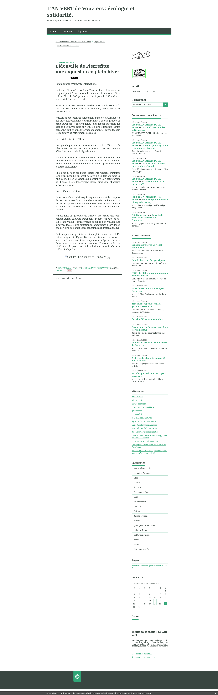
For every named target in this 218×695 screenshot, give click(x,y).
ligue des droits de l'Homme (144, 421)
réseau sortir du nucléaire (143, 407)
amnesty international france (144, 425)
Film (136, 497)
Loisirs (137, 511)
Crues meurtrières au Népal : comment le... (147, 246)
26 (150, 604)
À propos (83, 31)
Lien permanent (64, 267)
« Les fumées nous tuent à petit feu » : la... (149, 289)
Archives (67, 31)
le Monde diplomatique (142, 418)
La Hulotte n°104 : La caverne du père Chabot (73, 42)
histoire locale (140, 501)
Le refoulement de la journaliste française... (148, 218)
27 (155, 604)
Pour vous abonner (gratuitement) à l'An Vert (149, 567)
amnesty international (83, 269)
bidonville (68, 269)
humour (137, 506)
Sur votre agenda (141, 549)
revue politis (137, 414)
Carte (135, 616)
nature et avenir (139, 404)
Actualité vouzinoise (142, 468)
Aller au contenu (8, 2)
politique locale (140, 530)
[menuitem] (53, 31)
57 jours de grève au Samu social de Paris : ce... (149, 344)
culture (137, 482)
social (102, 267)
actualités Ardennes (142, 473)
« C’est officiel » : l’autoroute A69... (149, 183)
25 (145, 604)
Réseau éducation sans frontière (145, 432)
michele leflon (138, 400)
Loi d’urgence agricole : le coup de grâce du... (150, 146)
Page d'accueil (99, 42)
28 (160, 604)
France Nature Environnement (145, 441)
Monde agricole (141, 516)
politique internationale (144, 525)
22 (165, 600)
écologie (137, 487)
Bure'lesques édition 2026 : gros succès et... (149, 374)
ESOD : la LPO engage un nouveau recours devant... (150, 274)
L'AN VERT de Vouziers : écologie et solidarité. (91, 11)
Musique (137, 520)
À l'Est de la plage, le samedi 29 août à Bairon (148, 359)
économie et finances (143, 492)
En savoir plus (146, 693)
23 (134, 604)
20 (155, 600)
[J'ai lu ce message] (216, 693)
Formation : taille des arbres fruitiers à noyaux (150, 328)
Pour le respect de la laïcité (68, 46)
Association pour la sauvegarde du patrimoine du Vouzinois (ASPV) (149, 451)
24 (139, 604)
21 (160, 600)
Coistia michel (139, 215)
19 (150, 600)
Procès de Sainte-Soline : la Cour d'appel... (148, 164)
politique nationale (91, 267)
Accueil (53, 31)
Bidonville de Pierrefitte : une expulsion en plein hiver (87, 68)
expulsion (59, 269)
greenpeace (137, 411)
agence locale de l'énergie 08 (144, 428)
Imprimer (100, 269)
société (108, 267)
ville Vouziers (137, 396)
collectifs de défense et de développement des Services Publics (150, 436)
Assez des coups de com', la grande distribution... (146, 305)
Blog (136, 478)
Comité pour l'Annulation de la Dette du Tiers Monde (149, 445)
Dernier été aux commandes (147, 319)
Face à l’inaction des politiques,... (148, 128)
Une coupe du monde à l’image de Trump (150, 201)
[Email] (77, 676)
